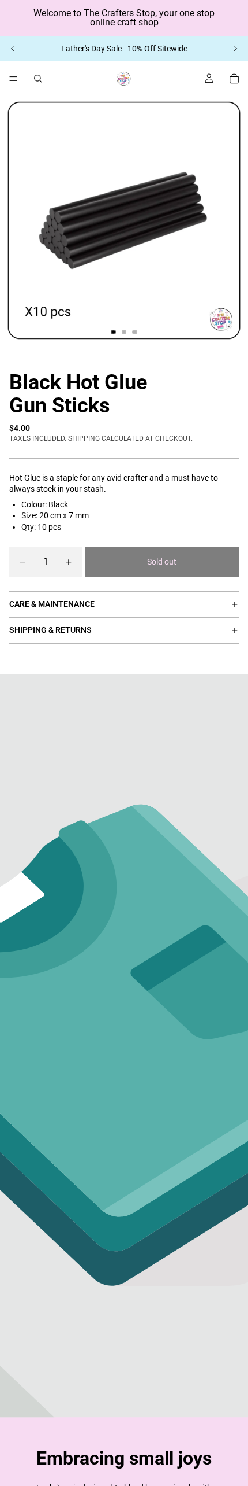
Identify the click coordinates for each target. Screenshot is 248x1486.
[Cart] (234, 78)
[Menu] (13, 78)
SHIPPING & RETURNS (50, 630)
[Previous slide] (12, 48)
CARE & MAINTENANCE (52, 604)
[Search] (38, 78)
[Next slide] (235, 48)
